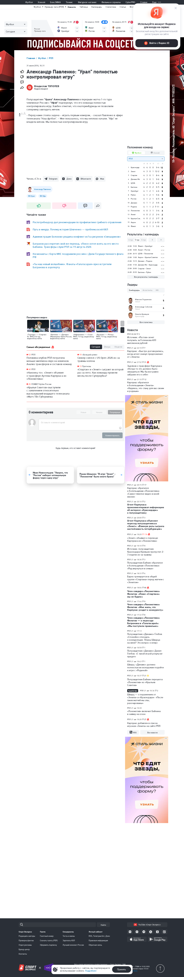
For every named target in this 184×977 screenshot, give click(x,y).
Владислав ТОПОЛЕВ (46, 86)
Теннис (69, 2)
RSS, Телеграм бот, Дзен (99, 936)
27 (145, 719)
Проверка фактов (26, 940)
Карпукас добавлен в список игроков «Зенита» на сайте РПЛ (144, 724)
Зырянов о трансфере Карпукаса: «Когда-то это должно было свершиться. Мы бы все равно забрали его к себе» (144, 370)
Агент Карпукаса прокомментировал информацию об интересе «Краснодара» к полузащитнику (145, 508)
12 (145, 380)
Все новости (152, 732)
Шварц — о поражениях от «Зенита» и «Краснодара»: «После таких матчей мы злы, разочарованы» (145, 699)
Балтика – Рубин (144, 272)
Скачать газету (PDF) (49, 940)
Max (102, 178)
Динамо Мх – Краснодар (148, 265)
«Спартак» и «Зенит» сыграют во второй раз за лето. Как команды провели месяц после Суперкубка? (100, 372)
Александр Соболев (143, 307)
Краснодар (135, 167)
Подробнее (90, 970)
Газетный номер (46, 936)
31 (145, 362)
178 (145, 534)
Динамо (134, 203)
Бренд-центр (24, 949)
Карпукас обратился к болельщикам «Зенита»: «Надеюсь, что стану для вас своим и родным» (145, 386)
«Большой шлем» (89, 354)
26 (30, 384)
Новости (72, 7)
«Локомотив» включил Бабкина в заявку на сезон (144, 712)
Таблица (84, 7)
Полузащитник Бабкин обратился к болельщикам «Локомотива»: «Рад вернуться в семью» (145, 565)
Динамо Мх (135, 179)
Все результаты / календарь (146, 277)
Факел (133, 226)
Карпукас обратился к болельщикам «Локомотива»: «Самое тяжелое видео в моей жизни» (143, 492)
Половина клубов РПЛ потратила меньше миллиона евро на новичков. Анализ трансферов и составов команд (49, 360)
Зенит (133, 171)
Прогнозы (86, 366)
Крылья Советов (136, 219)
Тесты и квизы (69, 936)
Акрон (133, 222)
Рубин (133, 195)
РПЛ (51, 58)
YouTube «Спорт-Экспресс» (149, 924)
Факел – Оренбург (145, 246)
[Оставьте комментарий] (80, 422)
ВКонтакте (86, 178)
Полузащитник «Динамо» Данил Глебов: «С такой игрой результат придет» (144, 653)
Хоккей (41, 2)
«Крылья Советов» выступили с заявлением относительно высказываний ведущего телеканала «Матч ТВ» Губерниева (48, 392)
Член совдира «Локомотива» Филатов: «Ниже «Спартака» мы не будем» (143, 594)
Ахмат (133, 214)
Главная (31, 58)
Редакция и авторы (27, 936)
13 (80, 366)
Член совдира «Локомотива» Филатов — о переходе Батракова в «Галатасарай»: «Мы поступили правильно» (143, 621)
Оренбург (134, 191)
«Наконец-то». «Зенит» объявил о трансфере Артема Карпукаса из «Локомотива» (46, 375)
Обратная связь (95, 945)
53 (30, 355)
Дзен (69, 178)
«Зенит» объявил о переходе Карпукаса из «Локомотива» (142, 539)
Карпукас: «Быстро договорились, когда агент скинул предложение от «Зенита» (145, 354)
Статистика (111, 7)
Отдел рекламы (25, 945)
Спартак (134, 175)
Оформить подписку (48, 945)
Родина (134, 207)
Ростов (133, 199)
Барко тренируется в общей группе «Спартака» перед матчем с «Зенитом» (145, 579)
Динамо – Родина (145, 261)
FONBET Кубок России (41, 384)
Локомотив (135, 211)
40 (30, 369)
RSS (135, 732)
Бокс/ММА (55, 2)
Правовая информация (98, 940)
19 (80, 355)
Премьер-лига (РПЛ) (54, 7)
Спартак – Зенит (144, 268)
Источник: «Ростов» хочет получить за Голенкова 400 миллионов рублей (141, 340)
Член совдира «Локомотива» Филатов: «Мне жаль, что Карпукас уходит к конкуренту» (145, 607)
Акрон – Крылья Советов (148, 257)
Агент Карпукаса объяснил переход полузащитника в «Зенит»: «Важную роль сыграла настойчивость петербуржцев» (145, 524)
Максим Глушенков (143, 299)
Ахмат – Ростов (144, 250)
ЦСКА (133, 183)
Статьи (123, 7)
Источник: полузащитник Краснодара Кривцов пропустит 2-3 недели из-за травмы (145, 551)
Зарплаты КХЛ (69, 940)
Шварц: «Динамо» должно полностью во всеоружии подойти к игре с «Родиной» (145, 667)
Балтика (134, 187)
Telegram (53, 178)
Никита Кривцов (142, 314)
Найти (103, 925)
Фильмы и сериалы (111, 2)
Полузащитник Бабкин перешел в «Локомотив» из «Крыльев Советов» (145, 682)
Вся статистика (146, 322)
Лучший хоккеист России (73, 945)
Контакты (23, 954)
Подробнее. (133, 971)
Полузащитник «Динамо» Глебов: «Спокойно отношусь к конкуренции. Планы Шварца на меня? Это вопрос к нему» (145, 638)
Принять (121, 969)
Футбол (29, 2)
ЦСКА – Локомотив (145, 253)
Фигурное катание (87, 2)
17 (145, 485)
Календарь (96, 7)
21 (145, 676)
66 (145, 588)
